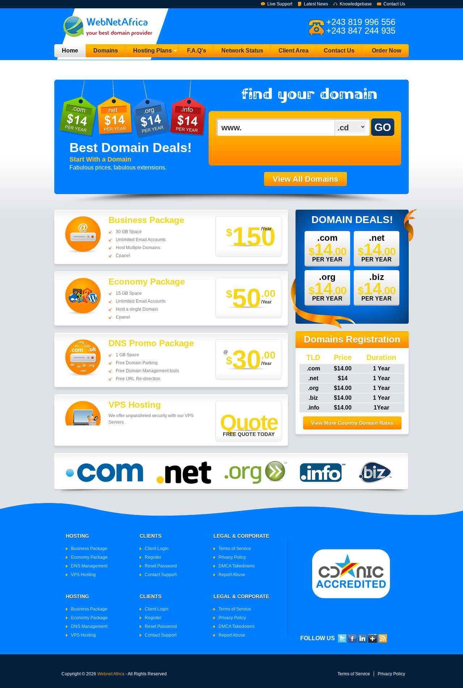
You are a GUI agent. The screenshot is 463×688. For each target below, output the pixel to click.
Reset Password (161, 566)
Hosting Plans (149, 52)
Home (70, 50)
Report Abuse (231, 574)
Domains (105, 50)
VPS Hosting (83, 574)
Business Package (89, 548)
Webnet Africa (110, 673)
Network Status (242, 50)
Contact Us (394, 4)
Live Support (279, 4)
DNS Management (89, 566)
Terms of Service (234, 548)
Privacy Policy (232, 557)
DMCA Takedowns (236, 566)
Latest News (316, 4)
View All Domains (305, 179)
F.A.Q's (196, 50)
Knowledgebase (356, 4)
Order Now (386, 50)
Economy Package (89, 557)
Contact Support (161, 574)
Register (153, 557)
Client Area (294, 50)
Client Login (157, 548)
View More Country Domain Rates (352, 423)
